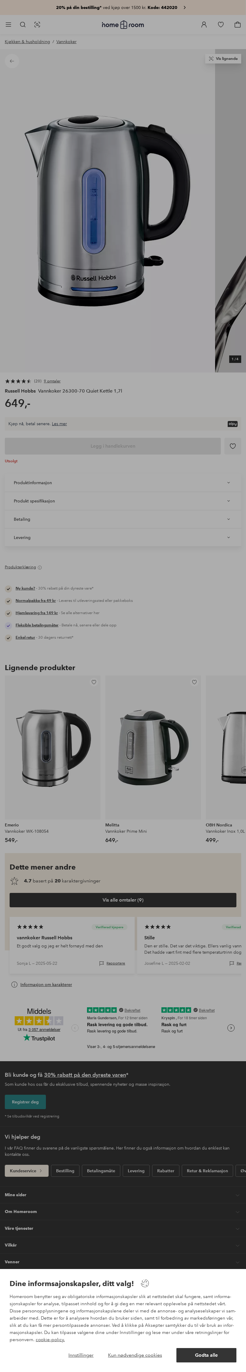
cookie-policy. (50, 1339)
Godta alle (206, 1355)
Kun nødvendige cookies (135, 1355)
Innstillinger (81, 1355)
